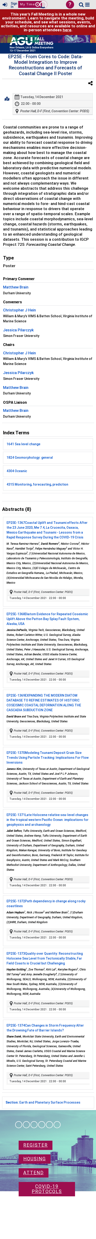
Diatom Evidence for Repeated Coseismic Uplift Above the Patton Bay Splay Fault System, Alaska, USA (47, 619)
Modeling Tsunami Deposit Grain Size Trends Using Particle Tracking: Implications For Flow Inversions (48, 757)
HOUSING (34, 1159)
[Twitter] (49, 1124)
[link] (81, 4)
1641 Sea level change (23, 444)
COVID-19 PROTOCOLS (47, 1189)
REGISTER (35, 1145)
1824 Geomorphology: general (30, 457)
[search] (81, 4)
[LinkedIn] (34, 1124)
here (67, 30)
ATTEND (33, 1172)
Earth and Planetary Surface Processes (43, 1102)
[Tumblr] (41, 1124)
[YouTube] (57, 1124)
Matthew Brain (15, 287)
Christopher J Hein (19, 310)
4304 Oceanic (17, 471)
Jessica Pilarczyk (18, 330)
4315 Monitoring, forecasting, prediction (37, 484)
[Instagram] (26, 1124)
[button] (87, 4)
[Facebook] (18, 1124)
